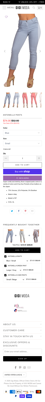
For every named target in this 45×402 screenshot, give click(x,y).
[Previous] (5, 51)
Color (5, 128)
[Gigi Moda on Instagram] (24, 367)
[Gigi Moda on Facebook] (16, 367)
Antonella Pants (15, 256)
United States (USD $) (13, 375)
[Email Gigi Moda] (29, 367)
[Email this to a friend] (32, 211)
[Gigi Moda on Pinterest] (20, 367)
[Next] (40, 51)
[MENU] (3, 7)
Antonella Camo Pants (17, 275)
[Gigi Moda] (22, 8)
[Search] (34, 7)
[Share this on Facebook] (19, 211)
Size (4, 139)
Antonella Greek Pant (17, 266)
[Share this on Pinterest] (25, 211)
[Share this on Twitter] (12, 211)
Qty (4, 153)
